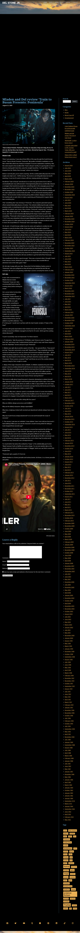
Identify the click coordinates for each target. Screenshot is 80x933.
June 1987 (68, 766)
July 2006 (68, 585)
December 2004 (69, 598)
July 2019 (68, 355)
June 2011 (68, 502)
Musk (70, 880)
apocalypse (72, 833)
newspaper (66, 883)
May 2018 (68, 373)
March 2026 (68, 179)
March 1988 (68, 755)
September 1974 (70, 801)
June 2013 (68, 464)
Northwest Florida (68, 886)
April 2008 (68, 560)
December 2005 (69, 587)
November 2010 (69, 515)
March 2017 (68, 398)
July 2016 (68, 408)
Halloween (71, 863)
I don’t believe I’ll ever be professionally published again (71, 129)
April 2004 (68, 603)
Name (4, 561)
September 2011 (70, 494)
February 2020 (69, 339)
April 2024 (68, 235)
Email (4, 565)
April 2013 (68, 470)
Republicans (66, 889)
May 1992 (68, 731)
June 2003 (68, 619)
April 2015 (68, 438)
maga (66, 874)
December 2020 (69, 317)
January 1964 (69, 806)
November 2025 (69, 189)
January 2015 (69, 443)
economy (66, 851)
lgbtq (72, 870)
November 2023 (69, 245)
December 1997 (69, 678)
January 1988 (69, 761)
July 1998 (68, 662)
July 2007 (68, 574)
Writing (74, 908)
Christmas (66, 839)
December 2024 (69, 219)
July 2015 (68, 430)
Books (67, 112)
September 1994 (70, 729)
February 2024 (69, 240)
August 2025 (69, 197)
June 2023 (68, 259)
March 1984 (68, 785)
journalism (66, 870)
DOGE (75, 848)
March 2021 (68, 309)
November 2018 (69, 365)
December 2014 (69, 446)
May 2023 (68, 261)
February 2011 (69, 512)
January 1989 (69, 742)
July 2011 (68, 499)
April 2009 (68, 536)
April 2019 (68, 360)
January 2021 (69, 315)
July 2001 (68, 630)
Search (65, 99)
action (65, 830)
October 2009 (69, 528)
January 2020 (69, 341)
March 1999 (68, 646)
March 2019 (68, 363)
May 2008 (68, 558)
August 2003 (69, 614)
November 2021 (69, 293)
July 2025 (68, 200)
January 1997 (69, 707)
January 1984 (69, 787)
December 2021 (69, 291)
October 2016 (69, 406)
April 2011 (68, 507)
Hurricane (74, 867)
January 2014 (69, 456)
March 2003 (68, 625)
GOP (71, 860)
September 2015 (70, 424)
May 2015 (68, 435)
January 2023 (69, 272)
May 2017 (68, 392)
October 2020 (69, 323)
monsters (73, 874)
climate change (67, 842)
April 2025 (68, 208)
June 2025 (68, 203)
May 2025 (68, 205)
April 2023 (68, 264)
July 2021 (68, 299)
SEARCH (74, 101)
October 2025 (69, 192)
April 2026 (68, 176)
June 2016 (68, 411)
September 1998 (70, 657)
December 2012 (69, 478)
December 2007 (69, 566)
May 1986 (68, 777)
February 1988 (69, 758)
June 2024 (68, 229)
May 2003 (68, 622)
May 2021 (68, 304)
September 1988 (70, 745)
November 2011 (69, 488)
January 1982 (69, 795)
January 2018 (69, 382)
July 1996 (68, 718)
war (70, 908)
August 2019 (69, 352)
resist (73, 889)
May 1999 (68, 643)
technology (66, 901)
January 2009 (69, 544)
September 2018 (70, 368)
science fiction (67, 894)
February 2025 (69, 213)
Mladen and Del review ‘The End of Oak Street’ (70, 136)
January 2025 (69, 216)
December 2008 (69, 547)
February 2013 (69, 472)
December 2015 (69, 419)
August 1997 (69, 689)
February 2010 (69, 520)
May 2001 (68, 633)
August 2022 (69, 285)
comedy (66, 845)
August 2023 (69, 253)
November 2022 (69, 277)
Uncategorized (69, 118)
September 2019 (70, 350)
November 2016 (69, 403)
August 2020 (69, 328)
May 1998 (68, 667)
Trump (67, 905)
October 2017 (69, 384)
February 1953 (69, 817)
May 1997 (68, 697)
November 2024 (69, 221)
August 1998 (69, 659)
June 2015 (68, 432)
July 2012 (68, 480)
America (66, 833)
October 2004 (69, 600)
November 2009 (69, 526)
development (68, 848)
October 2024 (69, 224)
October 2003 (69, 611)
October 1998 (69, 654)
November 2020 (69, 320)
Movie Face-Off (69, 115)
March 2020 (68, 336)
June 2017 (68, 390)
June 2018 (68, 371)
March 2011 (68, 510)
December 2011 (69, 486)
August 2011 (69, 496)
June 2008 (68, 555)
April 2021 (68, 307)
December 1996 (69, 710)
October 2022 (69, 280)
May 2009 (68, 534)
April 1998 (68, 670)
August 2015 (69, 427)
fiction (70, 854)
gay (71, 857)
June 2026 (68, 171)
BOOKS (68, 2)
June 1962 (68, 812)
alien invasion (72, 830)
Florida (66, 857)
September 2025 (70, 195)
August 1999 (69, 641)
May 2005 (68, 590)
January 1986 (69, 779)
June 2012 (68, 483)
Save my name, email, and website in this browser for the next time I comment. (27, 572)
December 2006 (69, 582)
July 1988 (68, 750)
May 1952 (68, 820)
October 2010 (69, 518)
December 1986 (69, 774)
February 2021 (69, 312)
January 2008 (69, 563)
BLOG (51, 2)
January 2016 (69, 416)
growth (65, 863)
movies (72, 877)
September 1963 (70, 809)
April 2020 (68, 333)
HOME (45, 2)
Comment (5, 558)
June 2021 (68, 301)
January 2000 (69, 638)
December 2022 (69, 275)
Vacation (74, 905)
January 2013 (69, 475)
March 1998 (68, 673)
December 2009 (69, 523)
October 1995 (69, 723)
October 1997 (69, 683)
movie (66, 877)
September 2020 (70, 325)
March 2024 (68, 237)
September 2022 (70, 283)
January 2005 (69, 595)
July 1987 (68, 763)
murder (65, 880)
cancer (70, 836)
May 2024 (68, 232)
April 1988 (68, 753)
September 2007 (70, 571)
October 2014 (69, 448)
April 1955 (68, 814)
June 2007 (68, 577)
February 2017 (69, 400)
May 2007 (68, 579)
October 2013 (69, 459)
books (65, 836)
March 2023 (68, 267)
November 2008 (69, 550)
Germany (66, 860)
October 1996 (69, 715)
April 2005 (68, 593)
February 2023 (69, 269)
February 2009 (69, 542)
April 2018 (68, 376)
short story (72, 898)
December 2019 (69, 344)
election (71, 851)
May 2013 (68, 467)
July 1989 (68, 739)
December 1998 (69, 651)
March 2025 (68, 211)
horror (66, 866)
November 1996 (69, 713)
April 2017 (68, 395)
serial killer (66, 898)
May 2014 (68, 454)
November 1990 (69, 737)
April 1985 (68, 782)
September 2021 (70, 296)
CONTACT (75, 2)
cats (75, 836)
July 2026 (68, 168)
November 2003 (69, 609)
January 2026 (69, 184)
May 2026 (68, 173)
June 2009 (68, 531)
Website (4, 568)
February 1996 (69, 721)
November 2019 (69, 347)
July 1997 (68, 691)
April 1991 (68, 734)
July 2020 (68, 331)
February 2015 (69, 440)
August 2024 (69, 227)
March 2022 (68, 288)
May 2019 (68, 358)
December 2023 (69, 243)
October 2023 (69, 248)
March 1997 (68, 702)
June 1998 (68, 665)
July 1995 (68, 726)
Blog (66, 110)
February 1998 (69, 675)
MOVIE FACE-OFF (59, 2)
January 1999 (69, 649)
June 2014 (68, 451)
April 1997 (68, 699)
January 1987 (69, 771)
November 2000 (69, 635)
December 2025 (69, 187)
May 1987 (68, 769)
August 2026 (69, 165)
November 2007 (69, 568)
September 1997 (70, 686)
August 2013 (69, 462)
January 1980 (69, 798)
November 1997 (69, 681)
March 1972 (68, 803)
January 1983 (69, 793)
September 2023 (70, 251)
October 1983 (69, 790)
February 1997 (69, 705)
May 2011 (68, 504)
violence (66, 908)
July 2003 (68, 617)
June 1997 (68, 694)
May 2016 (68, 414)
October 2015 (69, 422)
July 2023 (68, 256)
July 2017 (68, 387)
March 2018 (68, 379)
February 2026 (69, 181)
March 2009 (68, 539)
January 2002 (69, 627)
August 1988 (69, 747)
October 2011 (69, 491)
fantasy (65, 854)
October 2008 (69, 552)
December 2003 (69, 606)
